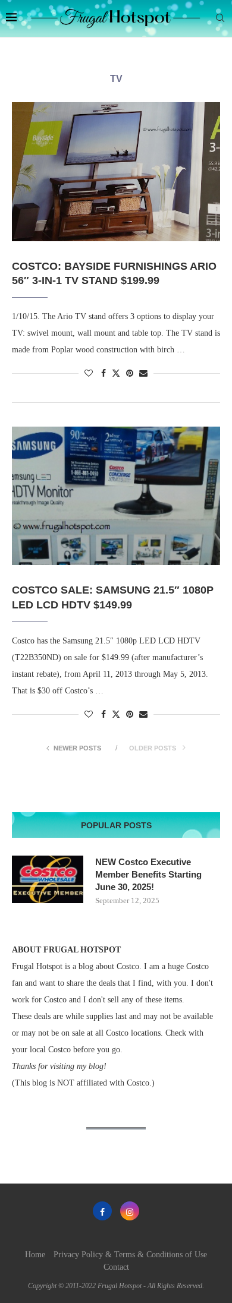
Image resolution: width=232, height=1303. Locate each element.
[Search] (220, 18)
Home (35, 1254)
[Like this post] (88, 373)
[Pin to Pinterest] (129, 373)
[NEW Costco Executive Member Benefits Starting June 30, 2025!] (47, 879)
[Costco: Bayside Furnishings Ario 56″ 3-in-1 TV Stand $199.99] (116, 171)
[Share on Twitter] (116, 373)
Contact (116, 1267)
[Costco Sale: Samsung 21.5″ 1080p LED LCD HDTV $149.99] (116, 496)
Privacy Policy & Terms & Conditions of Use (130, 1254)
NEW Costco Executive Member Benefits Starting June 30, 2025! (148, 874)
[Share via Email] (143, 373)
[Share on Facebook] (103, 373)
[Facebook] (102, 1210)
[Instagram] (129, 1210)
